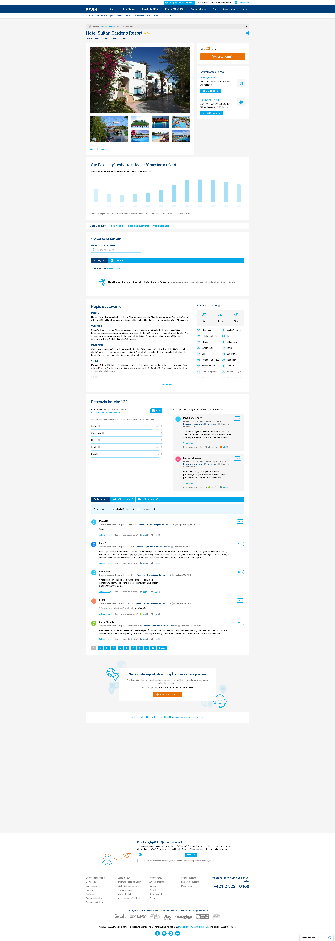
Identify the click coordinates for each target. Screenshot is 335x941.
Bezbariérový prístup (235, 371)
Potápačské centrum (210, 360)
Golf (204, 354)
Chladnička (232, 342)
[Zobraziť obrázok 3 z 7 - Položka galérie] (160, 122)
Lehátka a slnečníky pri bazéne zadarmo (210, 336)
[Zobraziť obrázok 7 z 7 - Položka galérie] (181, 136)
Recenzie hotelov (199, 9)
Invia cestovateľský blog (129, 898)
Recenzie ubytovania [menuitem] (138, 225)
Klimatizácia (207, 330)
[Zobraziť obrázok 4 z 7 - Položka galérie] (181, 122)
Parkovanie (91, 894)
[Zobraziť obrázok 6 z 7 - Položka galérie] (160, 136)
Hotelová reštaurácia (235, 377)
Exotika (89, 890)
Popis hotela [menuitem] (116, 225)
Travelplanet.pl (201, 927)
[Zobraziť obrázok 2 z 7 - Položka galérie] (140, 122)
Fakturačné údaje (125, 890)
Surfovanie (232, 354)
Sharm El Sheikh (124, 16)
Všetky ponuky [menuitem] (98, 225)
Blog (215, 9)
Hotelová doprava (210, 377)
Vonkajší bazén (234, 330)
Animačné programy (210, 371)
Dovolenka (100, 16)
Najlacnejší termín (209, 99)
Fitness (230, 365)
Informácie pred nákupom (129, 882)
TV (228, 336)
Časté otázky (124, 878)
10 (154, 648)
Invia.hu (189, 927)
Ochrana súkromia (189, 878)
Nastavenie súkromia (190, 882)
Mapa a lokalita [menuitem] (161, 225)
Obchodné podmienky (128, 886)
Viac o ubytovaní (97, 149)
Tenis (229, 348)
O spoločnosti (155, 894)
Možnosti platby (125, 894)
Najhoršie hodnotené (123, 499)
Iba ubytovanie (208, 77)
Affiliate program (157, 882)
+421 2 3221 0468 (231, 886)
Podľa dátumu (100, 499)
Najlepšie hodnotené (148, 499)
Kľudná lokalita (208, 365)
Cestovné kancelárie (95, 878)
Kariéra (152, 886)
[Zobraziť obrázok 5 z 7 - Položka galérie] (140, 136)
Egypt (111, 16)
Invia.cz (181, 927)
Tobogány (231, 360)
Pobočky (153, 890)
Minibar (205, 342)
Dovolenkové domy (95, 902)
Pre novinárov (155, 878)
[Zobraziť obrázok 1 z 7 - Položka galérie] (109, 129)
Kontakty (153, 898)
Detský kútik (207, 348)
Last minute (91, 886)
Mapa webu (186, 886)
